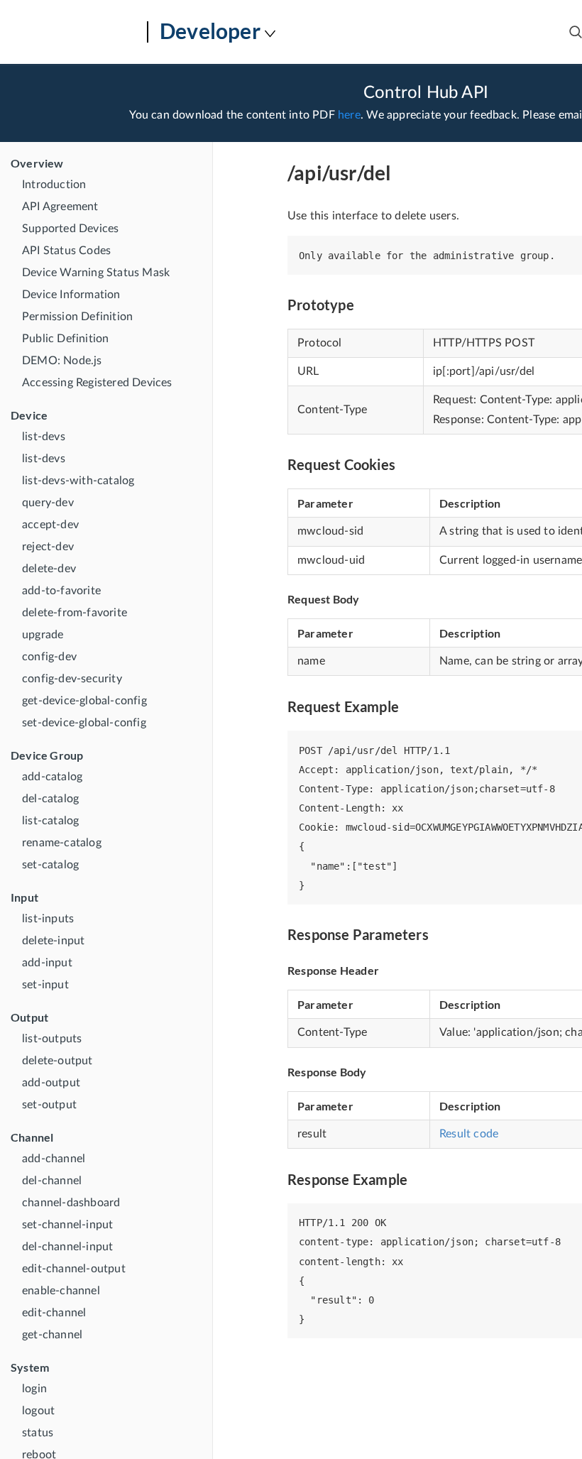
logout (38, 1410)
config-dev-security (72, 678)
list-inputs (48, 918)
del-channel (52, 1180)
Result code (468, 1134)
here (349, 115)
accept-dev (50, 524)
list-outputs (52, 1038)
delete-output (57, 1060)
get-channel (52, 1334)
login (34, 1388)
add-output (51, 1082)
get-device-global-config (84, 700)
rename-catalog (61, 842)
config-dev (49, 656)
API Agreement (60, 206)
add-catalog (52, 776)
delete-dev (49, 568)
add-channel (53, 1158)
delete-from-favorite (74, 612)
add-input (47, 962)
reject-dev (48, 546)
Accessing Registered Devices (97, 382)
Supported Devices (70, 228)
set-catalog (50, 864)
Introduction (54, 184)
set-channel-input (67, 1224)
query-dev (48, 502)
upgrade (42, 634)
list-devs (43, 436)
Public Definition (65, 338)
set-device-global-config (84, 722)
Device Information (71, 294)
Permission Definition (77, 316)
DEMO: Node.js (62, 360)
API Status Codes (66, 250)
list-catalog (50, 820)
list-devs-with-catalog (78, 480)
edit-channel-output (74, 1268)
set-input (45, 984)
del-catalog (50, 798)
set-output (49, 1104)
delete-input (53, 940)
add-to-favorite (61, 590)
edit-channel (54, 1312)
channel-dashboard (71, 1202)
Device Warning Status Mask (96, 272)
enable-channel (61, 1290)
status (37, 1432)
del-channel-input (67, 1246)
